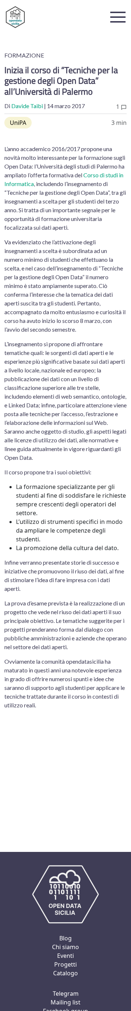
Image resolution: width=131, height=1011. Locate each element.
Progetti (65, 964)
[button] (118, 17)
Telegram (66, 994)
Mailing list (65, 1002)
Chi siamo (65, 947)
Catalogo (65, 973)
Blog (65, 938)
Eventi (65, 956)
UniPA (18, 123)
